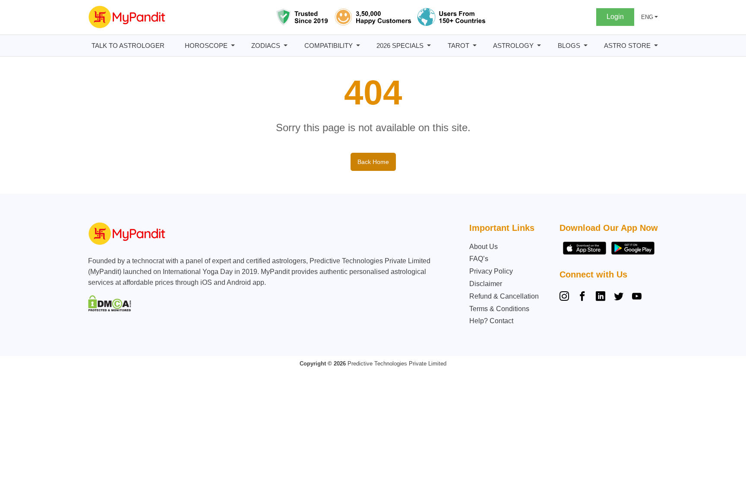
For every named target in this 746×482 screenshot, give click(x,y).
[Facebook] (582, 297)
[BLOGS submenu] (586, 45)
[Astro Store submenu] (656, 45)
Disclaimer (485, 283)
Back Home (373, 161)
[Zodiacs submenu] (286, 45)
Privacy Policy (491, 271)
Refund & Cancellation (504, 296)
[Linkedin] (600, 297)
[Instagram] (566, 297)
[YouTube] (637, 297)
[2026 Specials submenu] (429, 45)
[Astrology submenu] (539, 45)
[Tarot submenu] (475, 45)
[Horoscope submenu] (233, 45)
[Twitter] (618, 297)
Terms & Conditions (499, 308)
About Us (483, 246)
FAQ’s (478, 258)
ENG (647, 17)
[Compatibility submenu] (358, 45)
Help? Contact (491, 320)
